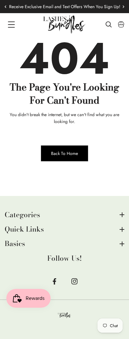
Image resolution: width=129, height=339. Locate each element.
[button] (121, 6)
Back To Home (64, 153)
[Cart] (121, 24)
